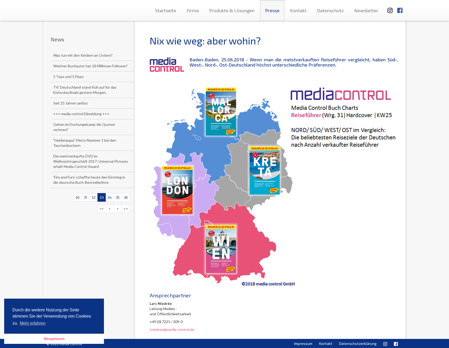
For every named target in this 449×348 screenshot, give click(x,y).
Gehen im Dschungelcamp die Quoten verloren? (84, 127)
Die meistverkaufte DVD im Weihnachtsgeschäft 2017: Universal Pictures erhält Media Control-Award (90, 161)
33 (102, 197)
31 (85, 197)
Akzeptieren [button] (54, 339)
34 (109, 197)
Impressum (303, 343)
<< (102, 208)
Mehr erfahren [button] (32, 323)
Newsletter (366, 10)
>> (125, 208)
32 (93, 197)
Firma (193, 10)
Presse (272, 10)
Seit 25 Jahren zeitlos (70, 103)
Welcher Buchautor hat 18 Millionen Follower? (90, 66)
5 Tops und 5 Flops (68, 76)
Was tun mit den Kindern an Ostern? (83, 55)
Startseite (165, 10)
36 (126, 197)
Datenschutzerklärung (358, 343)
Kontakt (298, 10)
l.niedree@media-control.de (172, 329)
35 (118, 197)
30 (77, 197)
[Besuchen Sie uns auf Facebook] (399, 8)
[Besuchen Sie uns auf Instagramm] (388, 8)
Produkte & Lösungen (232, 10)
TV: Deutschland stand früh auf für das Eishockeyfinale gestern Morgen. (84, 90)
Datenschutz (330, 10)
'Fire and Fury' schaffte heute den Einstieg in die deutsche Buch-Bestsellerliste (89, 180)
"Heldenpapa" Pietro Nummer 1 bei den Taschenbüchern (84, 143)
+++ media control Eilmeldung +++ (81, 113)
